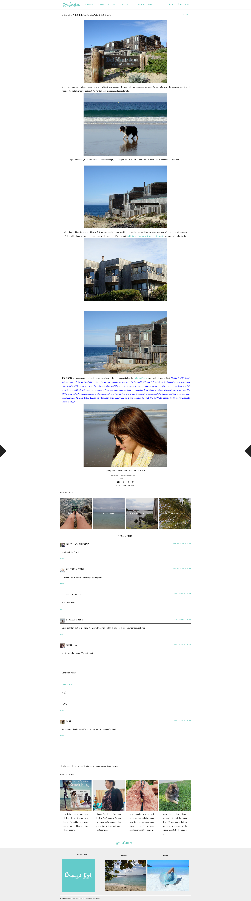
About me (89, 4)
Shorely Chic (75, 569)
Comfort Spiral (67, 684)
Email (150, 4)
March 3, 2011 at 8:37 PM (182, 644)
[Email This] (118, 481)
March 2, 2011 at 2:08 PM (182, 594)
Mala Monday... (142, 795)
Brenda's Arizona (77, 544)
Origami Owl (127, 4)
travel (133, 485)
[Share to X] (123, 481)
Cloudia (71, 644)
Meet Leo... (175, 795)
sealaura (68, 898)
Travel (101, 4)
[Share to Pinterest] (133, 481)
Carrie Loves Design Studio (90, 898)
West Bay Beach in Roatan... (175, 514)
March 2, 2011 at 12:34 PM (182, 568)
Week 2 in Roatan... (75, 514)
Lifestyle (112, 4)
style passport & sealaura (75, 795)
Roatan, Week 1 (109, 514)
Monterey (142, 236)
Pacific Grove (131, 236)
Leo (68, 721)
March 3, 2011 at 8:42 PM (182, 720)
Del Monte (160, 236)
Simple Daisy (74, 619)
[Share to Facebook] (128, 481)
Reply (62, 559)
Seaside (150, 236)
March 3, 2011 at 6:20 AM (182, 619)
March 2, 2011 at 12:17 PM (182, 543)
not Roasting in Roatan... (142, 514)
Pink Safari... (109, 795)
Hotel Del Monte (140, 378)
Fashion (140, 4)
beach (120, 485)
